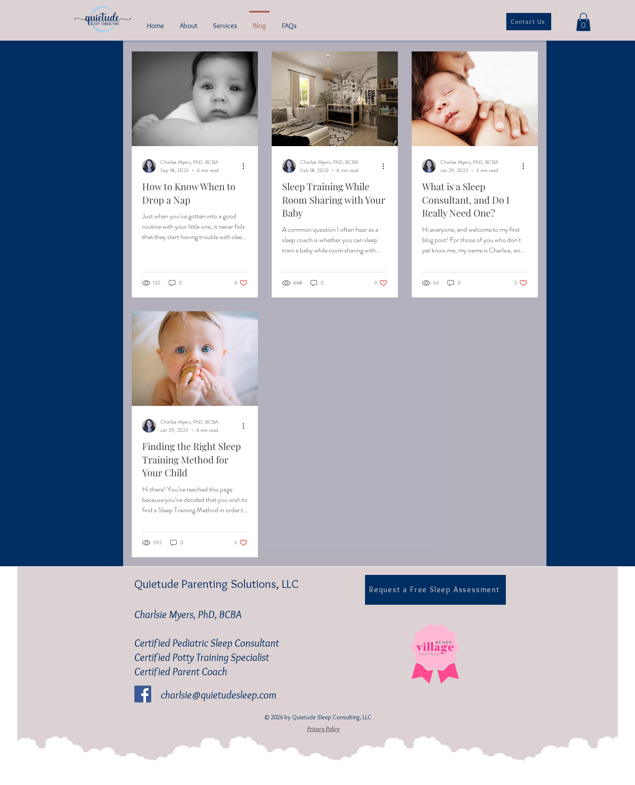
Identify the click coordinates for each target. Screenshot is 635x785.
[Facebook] (142, 694)
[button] (583, 22)
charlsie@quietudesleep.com (218, 694)
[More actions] (246, 166)
